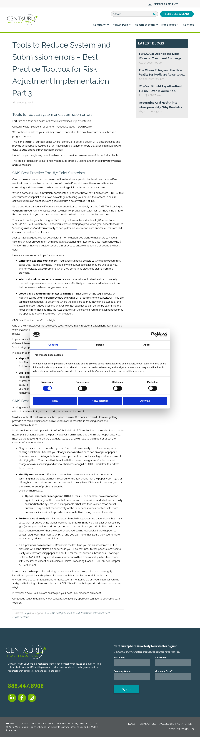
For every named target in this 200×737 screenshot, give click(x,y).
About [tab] (146, 344)
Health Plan (120, 24)
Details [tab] (100, 344)
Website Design (79, 727)
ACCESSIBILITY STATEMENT (177, 723)
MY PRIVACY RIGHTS (181, 729)
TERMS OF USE (147, 723)
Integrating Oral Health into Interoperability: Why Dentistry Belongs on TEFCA (160, 105)
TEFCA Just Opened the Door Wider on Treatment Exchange (160, 56)
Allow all (145, 400)
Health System (145, 24)
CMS (46, 613)
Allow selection (100, 400)
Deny (55, 400)
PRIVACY (130, 723)
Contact (188, 24)
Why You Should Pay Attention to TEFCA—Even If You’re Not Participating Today (161, 89)
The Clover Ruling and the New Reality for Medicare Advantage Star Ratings (161, 73)
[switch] (82, 388)
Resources (168, 24)
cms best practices (61, 613)
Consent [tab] (53, 344)
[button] (108, 25)
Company (99, 24)
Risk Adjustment (82, 613)
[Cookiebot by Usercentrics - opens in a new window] (153, 334)
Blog (26, 613)
